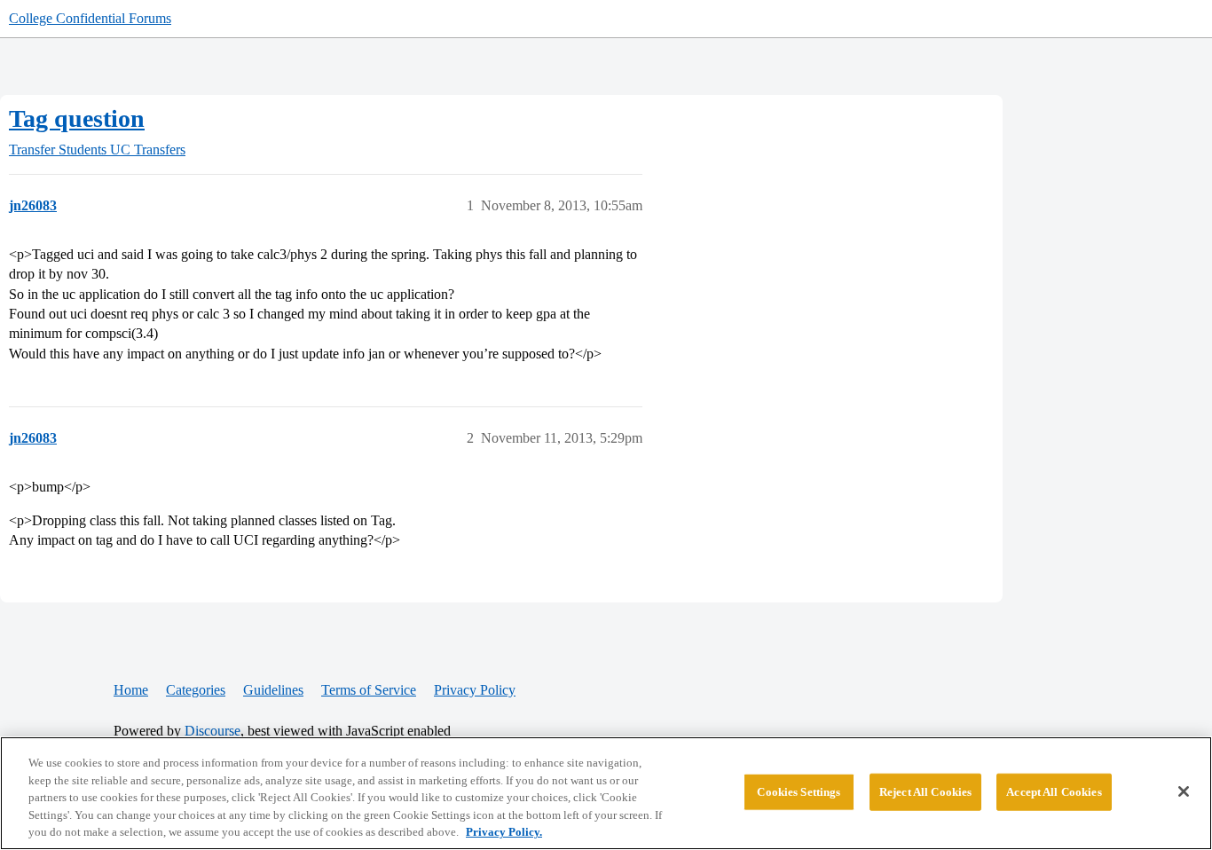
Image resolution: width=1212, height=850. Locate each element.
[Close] (1183, 791)
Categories (195, 689)
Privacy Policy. (504, 831)
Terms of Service (368, 689)
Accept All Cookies (1053, 792)
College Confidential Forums (90, 18)
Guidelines (273, 689)
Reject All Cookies (925, 792)
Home (131, 689)
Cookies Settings (798, 792)
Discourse (212, 730)
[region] (606, 793)
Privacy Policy (474, 689)
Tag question (77, 118)
